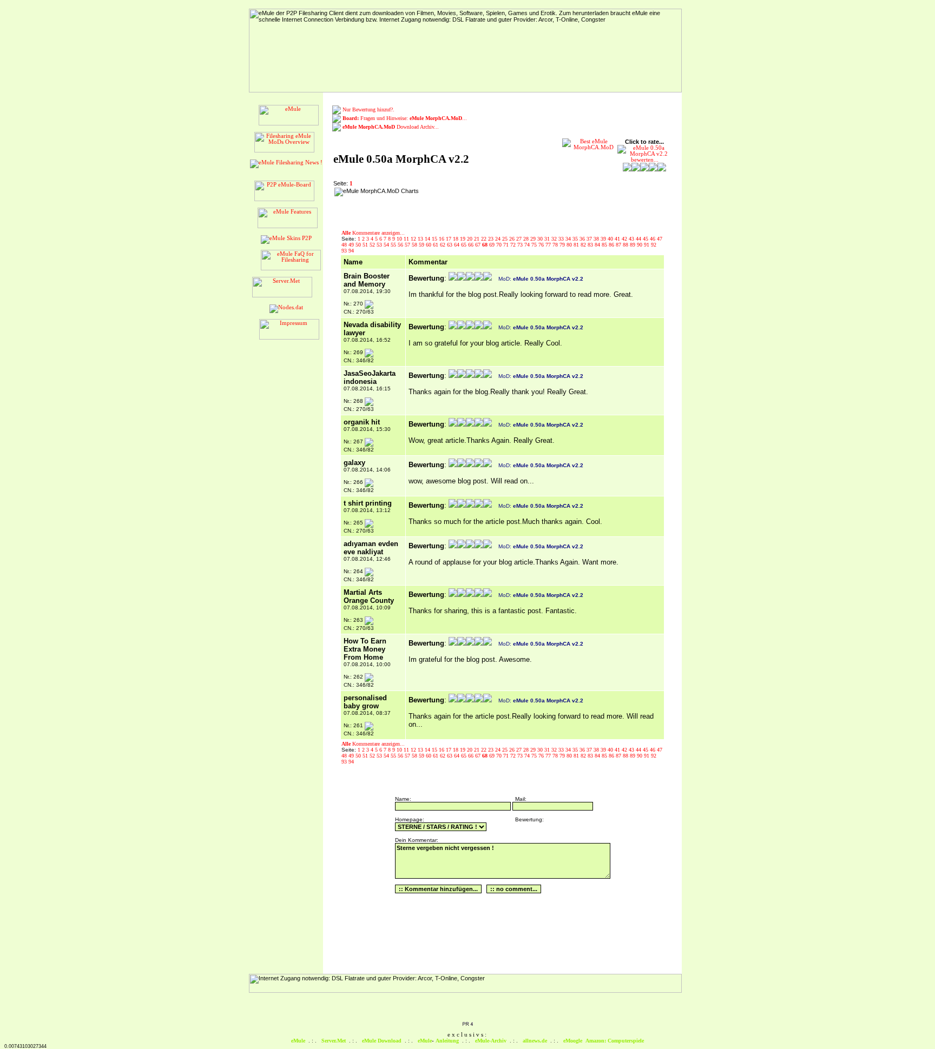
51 (366, 245)
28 (526, 239)
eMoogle (572, 1041)
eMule (298, 1041)
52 (373, 245)
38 (597, 239)
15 (435, 239)
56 (401, 245)
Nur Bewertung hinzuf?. (368, 109)
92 (653, 245)
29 (533, 239)
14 (428, 239)
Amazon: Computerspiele (614, 1041)
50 (359, 245)
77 (548, 245)
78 (555, 245)
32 (554, 239)
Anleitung (447, 1041)
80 (570, 245)
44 (639, 239)
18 (456, 239)
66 (471, 245)
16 (442, 239)
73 (520, 245)
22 (484, 239)
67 (478, 245)
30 (540, 239)
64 (457, 245)
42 (625, 239)
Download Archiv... (391, 127)
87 (619, 245)
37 (590, 239)
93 (344, 251)
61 (436, 245)
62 (443, 245)
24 (498, 239)
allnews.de (535, 1041)
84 (598, 245)
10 (400, 239)
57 (408, 245)
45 (646, 239)
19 (463, 239)
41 (618, 239)
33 (561, 239)
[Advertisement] (492, 204)
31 (547, 239)
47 (659, 239)
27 (519, 239)
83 (591, 245)
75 (534, 245)
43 (632, 239)
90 (640, 245)
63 (450, 245)
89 (633, 245)
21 (477, 239)
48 (344, 245)
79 (563, 245)
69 (492, 245)
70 (499, 245)
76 (541, 245)
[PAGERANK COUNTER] (467, 1024)
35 (576, 239)
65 (464, 245)
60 (429, 245)
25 (505, 239)
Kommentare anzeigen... (373, 233)
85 (605, 245)
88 (626, 245)
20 (470, 239)
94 (351, 251)
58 (415, 245)
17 (449, 239)
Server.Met (333, 1041)
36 (583, 239)
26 (512, 239)
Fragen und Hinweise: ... (405, 118)
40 (611, 239)
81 (577, 245)
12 (414, 239)
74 (527, 245)
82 (584, 245)
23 (491, 239)
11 (407, 239)
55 (394, 245)
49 (351, 245)
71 (506, 245)
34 (568, 239)
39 (604, 239)
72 (513, 245)
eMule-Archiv (490, 1041)
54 (387, 245)
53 (380, 245)
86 (612, 245)
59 (422, 245)
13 (421, 239)
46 (653, 239)
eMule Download (381, 1041)
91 (647, 245)
